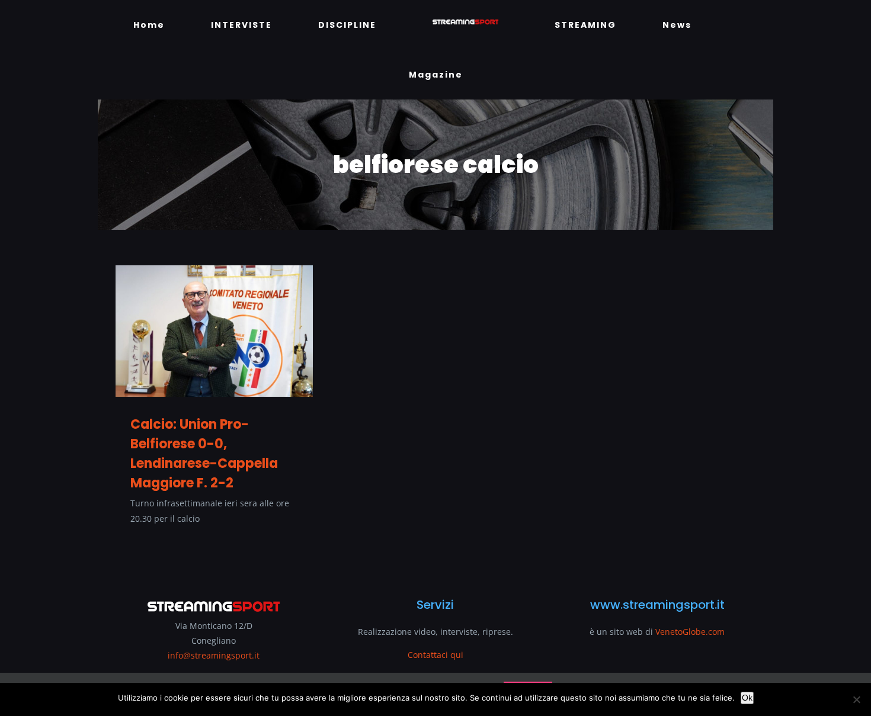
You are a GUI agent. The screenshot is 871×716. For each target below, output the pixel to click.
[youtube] (141, 641)
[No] (856, 699)
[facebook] (120, 641)
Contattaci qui (435, 605)
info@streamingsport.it (214, 605)
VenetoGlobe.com (690, 581)
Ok (747, 697)
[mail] (163, 641)
